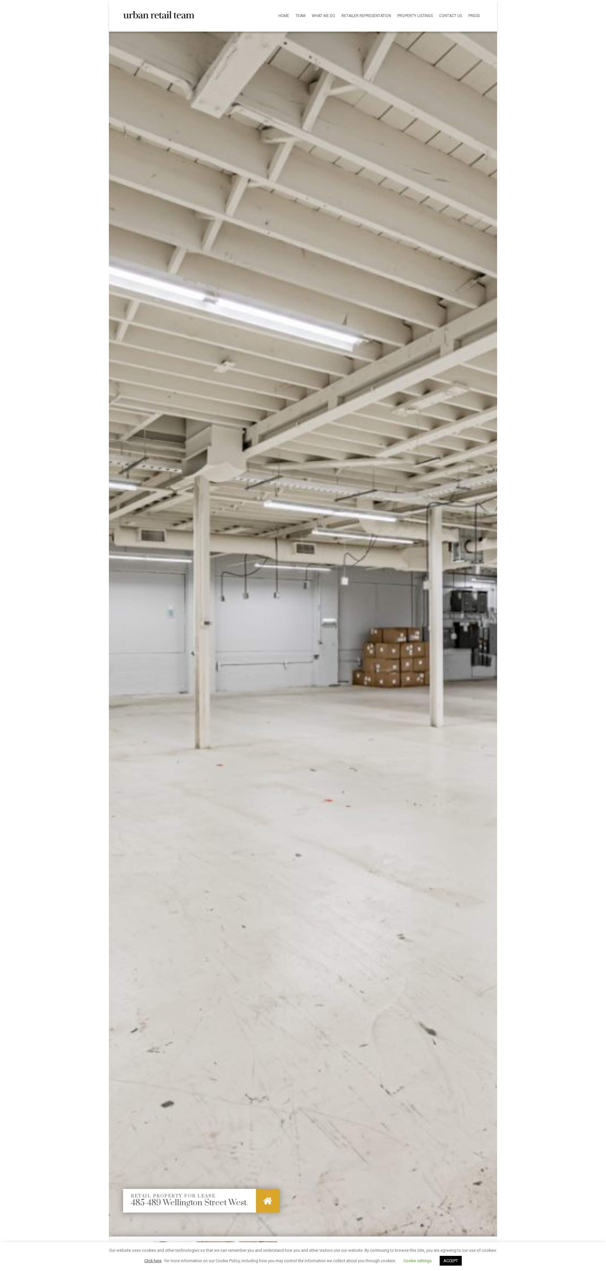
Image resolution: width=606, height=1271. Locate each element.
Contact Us (450, 16)
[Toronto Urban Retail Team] (158, 9)
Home (283, 16)
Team (300, 16)
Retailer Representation (366, 16)
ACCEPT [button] (450, 1260)
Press (474, 16)
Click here (153, 1260)
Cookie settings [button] (417, 1260)
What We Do (323, 16)
